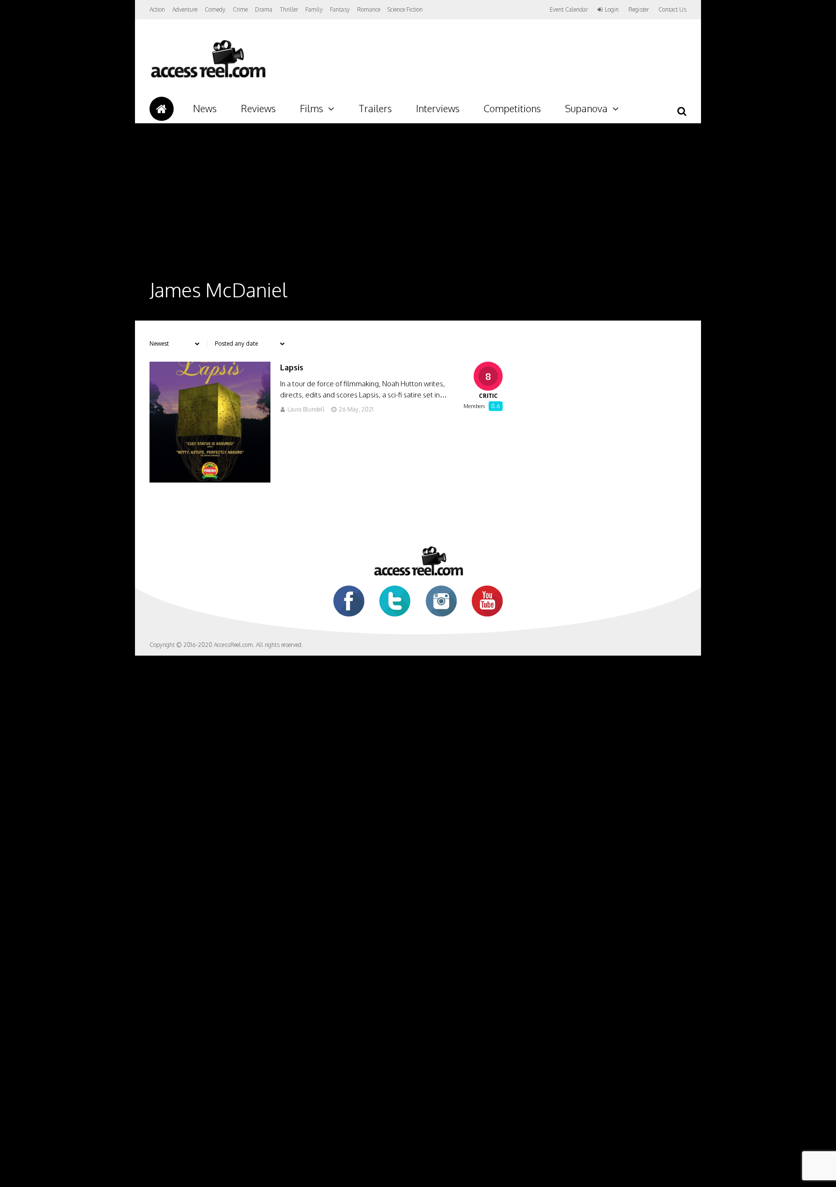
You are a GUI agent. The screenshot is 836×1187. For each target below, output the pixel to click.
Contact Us (672, 9)
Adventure (184, 9)
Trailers (375, 108)
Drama (263, 9)
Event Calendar (569, 9)
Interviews (438, 108)
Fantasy (340, 9)
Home (161, 109)
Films (311, 108)
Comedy (215, 9)
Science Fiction (405, 9)
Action (157, 9)
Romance (368, 9)
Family (314, 9)
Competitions (512, 108)
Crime (240, 9)
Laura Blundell (306, 409)
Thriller (289, 9)
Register (638, 10)
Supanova (586, 108)
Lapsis (291, 367)
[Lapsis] (209, 480)
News (205, 108)
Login (612, 10)
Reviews (258, 108)
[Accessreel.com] (207, 77)
